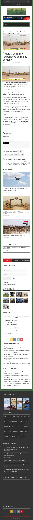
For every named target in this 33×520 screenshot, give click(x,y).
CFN (28, 419)
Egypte (6, 426)
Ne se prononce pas (11, 324)
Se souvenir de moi (19, 279)
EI (9, 426)
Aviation (11, 419)
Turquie (18, 436)
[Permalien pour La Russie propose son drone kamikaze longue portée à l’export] (16, 186)
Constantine (15, 421)
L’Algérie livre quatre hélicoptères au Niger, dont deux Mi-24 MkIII (16, 470)
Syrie (22, 434)
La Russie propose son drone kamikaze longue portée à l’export (15, 189)
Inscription (7, 282)
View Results (16, 331)
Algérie (20, 151)
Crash (21, 421)
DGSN (17, 424)
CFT (5, 421)
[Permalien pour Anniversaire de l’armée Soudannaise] (16, 233)
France (13, 426)
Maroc (21, 431)
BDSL (16, 419)
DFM (13, 424)
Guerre (18, 426)
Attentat (6, 419)
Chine (9, 421)
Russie (17, 434)
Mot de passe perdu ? (10, 284)
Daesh (6, 424)
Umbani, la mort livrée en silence (15, 158)
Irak (5, 429)
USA (23, 436)
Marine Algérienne (14, 431)
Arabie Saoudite (25, 416)
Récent (16, 260)
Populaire (7, 260)
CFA (24, 419)
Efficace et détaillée (11, 320)
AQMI (18, 416)
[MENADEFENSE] (16, 13)
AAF (5, 416)
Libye (17, 429)
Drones (22, 424)
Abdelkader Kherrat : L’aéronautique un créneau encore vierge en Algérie (16, 163)
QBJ (10, 434)
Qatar (5, 434)
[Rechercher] (28, 1)
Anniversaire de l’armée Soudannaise (14, 235)
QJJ (13, 434)
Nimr (16, 154)
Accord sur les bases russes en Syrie (13, 381)
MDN (12, 154)
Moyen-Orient (13, 32)
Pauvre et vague (10, 322)
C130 (20, 419)
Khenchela (6, 154)
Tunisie (13, 436)
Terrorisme (7, 436)
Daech (25, 421)
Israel (12, 429)
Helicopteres (25, 426)
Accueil (7, 32)
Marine (6, 431)
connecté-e (15, 247)
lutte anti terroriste (24, 429)
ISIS (9, 429)
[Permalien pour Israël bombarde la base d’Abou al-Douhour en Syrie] (16, 210)
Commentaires (26, 260)
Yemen (21, 154)
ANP (14, 416)
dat (10, 424)
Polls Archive (7, 333)
